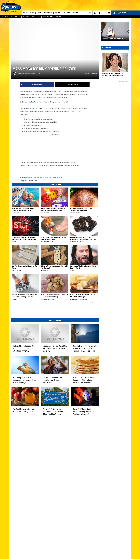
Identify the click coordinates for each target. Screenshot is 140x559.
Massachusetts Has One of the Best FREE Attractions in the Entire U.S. (55, 348)
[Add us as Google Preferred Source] (94, 12)
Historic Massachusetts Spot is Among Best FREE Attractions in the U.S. (24, 348)
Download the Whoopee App (31, 17)
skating (59, 177)
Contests (58, 13)
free (38, 177)
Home (25, 13)
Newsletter (48, 13)
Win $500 (58, 17)
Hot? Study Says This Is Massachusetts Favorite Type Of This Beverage (24, 380)
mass (46, 177)
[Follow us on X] (104, 12)
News (36, 180)
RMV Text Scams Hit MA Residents (114, 38)
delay (34, 177)
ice (43, 177)
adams (30, 177)
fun (41, 177)
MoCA (51, 177)
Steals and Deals (14, 17)
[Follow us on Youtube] (109, 12)
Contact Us (76, 13)
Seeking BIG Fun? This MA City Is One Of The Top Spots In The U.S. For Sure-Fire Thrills (85, 348)
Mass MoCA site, (30, 102)
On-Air (32, 13)
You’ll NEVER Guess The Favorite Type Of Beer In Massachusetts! (52, 380)
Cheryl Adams (20, 73)
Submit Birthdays (48, 17)
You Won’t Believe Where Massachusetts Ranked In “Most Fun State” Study (53, 411)
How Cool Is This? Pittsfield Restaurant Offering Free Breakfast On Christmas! (83, 380)
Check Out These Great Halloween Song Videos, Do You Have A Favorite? (83, 411)
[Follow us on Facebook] (99, 12)
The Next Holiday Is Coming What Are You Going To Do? (23, 410)
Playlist (67, 13)
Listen (39, 13)
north (54, 177)
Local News (31, 180)
